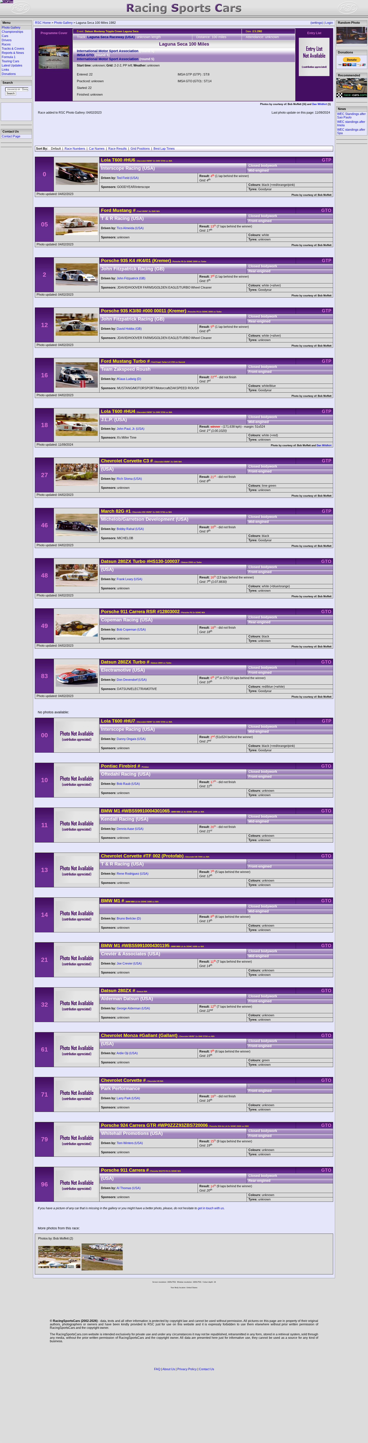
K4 (131, 260)
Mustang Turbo (129, 361)
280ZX (124, 561)
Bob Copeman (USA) (131, 629)
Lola (106, 159)
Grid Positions (140, 148)
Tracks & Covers (13, 48)
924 (124, 1125)
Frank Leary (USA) (129, 579)
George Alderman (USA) (133, 1008)
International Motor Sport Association (107, 51)
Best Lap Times (164, 148)
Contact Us (206, 1369)
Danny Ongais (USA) (131, 739)
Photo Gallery (63, 22)
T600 (117, 159)
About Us (168, 1369)
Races (6, 44)
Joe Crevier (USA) (129, 963)
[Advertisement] (16, 111)
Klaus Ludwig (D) (129, 379)
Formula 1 (9, 57)
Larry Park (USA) (128, 1098)
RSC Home (43, 22)
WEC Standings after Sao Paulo (351, 115)
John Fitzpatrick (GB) (131, 278)
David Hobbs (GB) (129, 328)
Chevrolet (111, 460)
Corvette (132, 460)
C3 (145, 460)
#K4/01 (143, 260)
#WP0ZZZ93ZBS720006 (183, 1125)
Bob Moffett (294, 104)
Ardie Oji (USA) (127, 1053)
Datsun (109, 561)
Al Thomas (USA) (128, 1188)
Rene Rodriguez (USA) (132, 873)
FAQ (157, 1369)
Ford (106, 210)
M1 (117, 810)
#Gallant (148, 1035)
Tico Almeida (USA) (130, 228)
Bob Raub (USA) (128, 783)
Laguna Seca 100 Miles (184, 44)
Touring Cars (10, 61)
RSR (150, 611)
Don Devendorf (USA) (132, 679)
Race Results (117, 148)
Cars (5, 36)
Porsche (110, 260)
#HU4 (129, 411)
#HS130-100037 (163, 561)
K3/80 (134, 310)
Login (329, 22)
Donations (9, 73)
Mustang (122, 210)
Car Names (96, 148)
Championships (12, 31)
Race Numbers (75, 148)
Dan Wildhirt (319, 104)
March (107, 511)
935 (124, 260)
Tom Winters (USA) (130, 1143)
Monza (130, 1035)
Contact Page (11, 136)
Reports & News (13, 52)
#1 (128, 511)
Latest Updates (12, 65)
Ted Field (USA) (128, 178)
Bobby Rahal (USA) (130, 529)
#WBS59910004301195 (145, 945)
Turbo (138, 561)
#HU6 (129, 159)
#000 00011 (154, 310)
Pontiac (109, 766)
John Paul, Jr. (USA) (130, 428)
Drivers (7, 40)
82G (120, 511)
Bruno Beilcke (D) (129, 918)
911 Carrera (132, 611)
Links (5, 69)
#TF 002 (151, 855)
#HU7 (129, 721)
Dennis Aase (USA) (130, 828)
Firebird (127, 766)
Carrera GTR (142, 1125)
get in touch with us (211, 1208)
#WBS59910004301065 (146, 810)
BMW (107, 810)
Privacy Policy (187, 1369)
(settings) (316, 22)
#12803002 (168, 611)
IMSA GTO (85, 55)
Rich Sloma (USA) (129, 478)
